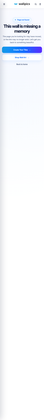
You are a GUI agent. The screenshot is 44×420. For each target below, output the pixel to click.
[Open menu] (4, 4)
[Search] (35, 4)
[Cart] (40, 4)
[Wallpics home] (22, 4)
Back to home (22, 64)
